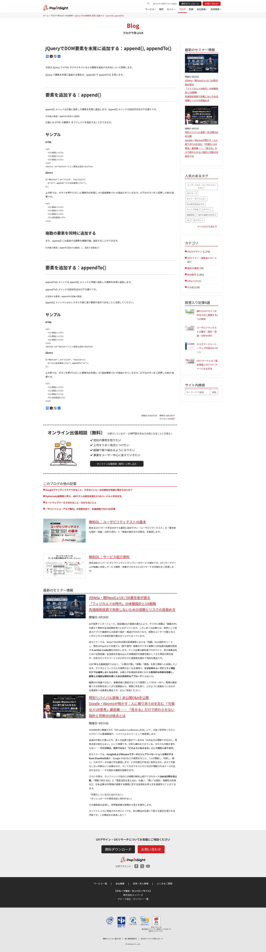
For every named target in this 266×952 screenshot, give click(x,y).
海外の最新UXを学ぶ (207, 214)
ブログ (182, 9)
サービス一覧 (100, 883)
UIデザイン (207, 209)
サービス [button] (149, 9)
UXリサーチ (192, 193)
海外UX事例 (193, 268)
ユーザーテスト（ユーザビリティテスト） (201, 186)
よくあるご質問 (164, 883)
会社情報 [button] (201, 9)
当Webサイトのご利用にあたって (152, 938)
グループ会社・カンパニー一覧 (133, 899)
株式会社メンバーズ (133, 894)
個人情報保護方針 (131, 938)
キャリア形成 (192, 209)
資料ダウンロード (190, 3)
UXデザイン (198, 220)
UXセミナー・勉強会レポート (202, 258)
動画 (191, 9)
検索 (214, 392)
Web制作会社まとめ (195, 204)
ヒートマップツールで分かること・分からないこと (70, 502)
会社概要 (120, 883)
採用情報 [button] (215, 9)
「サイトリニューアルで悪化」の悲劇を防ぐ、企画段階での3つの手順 (80, 509)
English (174, 3)
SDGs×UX (192, 281)
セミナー (171, 9)
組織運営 (191, 214)
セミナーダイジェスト (196, 198)
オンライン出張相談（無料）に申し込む (117, 463)
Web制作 (171, 418)
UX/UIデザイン (194, 251)
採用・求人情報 (140, 883)
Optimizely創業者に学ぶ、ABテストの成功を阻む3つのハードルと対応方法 (83, 496)
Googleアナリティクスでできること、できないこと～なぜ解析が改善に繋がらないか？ (89, 489)
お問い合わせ (211, 3)
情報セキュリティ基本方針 (112, 938)
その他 (190, 287)
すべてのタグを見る (206, 226)
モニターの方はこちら (162, 3)
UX (188, 220)
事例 (161, 9)
